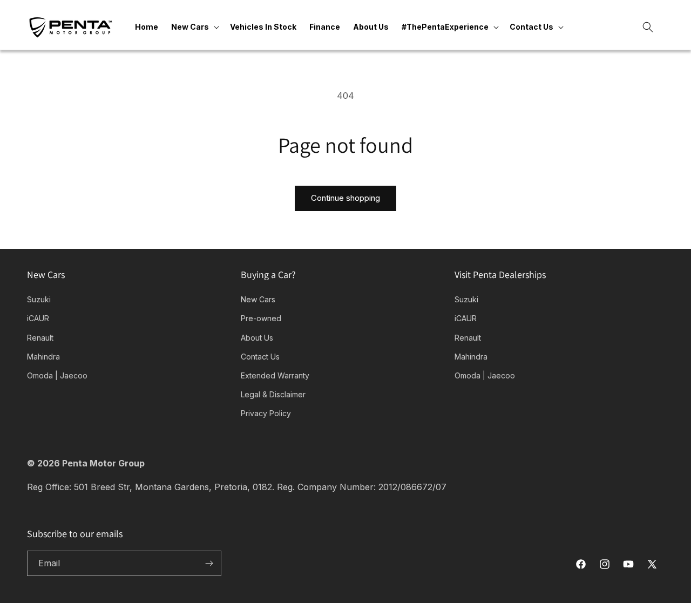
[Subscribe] (209, 563)
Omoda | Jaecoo (57, 375)
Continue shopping (345, 198)
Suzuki (39, 299)
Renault (40, 337)
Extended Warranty (275, 375)
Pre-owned (261, 318)
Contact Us (260, 356)
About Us (257, 337)
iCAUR (38, 318)
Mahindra (43, 356)
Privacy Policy (266, 413)
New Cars (258, 299)
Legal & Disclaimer (273, 394)
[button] (194, 27)
